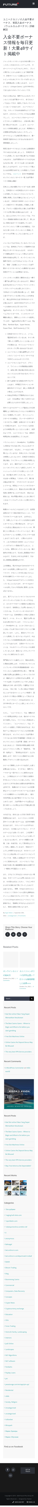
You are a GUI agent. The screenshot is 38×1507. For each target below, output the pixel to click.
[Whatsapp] (13, 1469)
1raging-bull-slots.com (13, 1215)
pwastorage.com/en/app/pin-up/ (17, 1384)
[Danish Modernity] (7, 1188)
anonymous (9, 1238)
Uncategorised (10, 1408)
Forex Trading (10, 1326)
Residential (9, 1390)
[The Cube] (15, 1193)
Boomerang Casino (12, 1279)
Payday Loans (10, 1373)
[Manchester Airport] (23, 1188)
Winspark (8, 1425)
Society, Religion (11, 1402)
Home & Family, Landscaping (16, 1332)
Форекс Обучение (11, 1437)
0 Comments (22, 916)
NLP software (10, 1361)
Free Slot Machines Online (14, 1036)
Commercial (9, 1285)
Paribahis (8, 1367)
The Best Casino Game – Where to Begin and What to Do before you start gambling (17, 1027)
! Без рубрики (10, 1209)
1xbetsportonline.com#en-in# (16, 1227)
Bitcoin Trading (10, 1268)
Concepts (8, 1297)
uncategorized (12, 916)
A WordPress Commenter (14, 1068)
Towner (29, 1499)
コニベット (17, 174)
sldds (7, 1396)
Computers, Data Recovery (15, 1291)
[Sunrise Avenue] (7, 1182)
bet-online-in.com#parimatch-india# (18, 1256)
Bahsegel (8, 1244)
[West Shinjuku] (15, 1188)
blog (7, 1273)
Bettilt (7, 1262)
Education (9, 1314)
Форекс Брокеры (11, 1431)
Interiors (8, 1338)
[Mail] (10, 1475)
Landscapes (9, 1349)
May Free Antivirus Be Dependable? (18, 1166)
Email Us (31, 1502)
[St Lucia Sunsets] (23, 1182)
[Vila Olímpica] (23, 1193)
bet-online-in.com (11, 1250)
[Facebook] (7, 1469)
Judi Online (9, 1343)
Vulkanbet (9, 1419)
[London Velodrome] (7, 1193)
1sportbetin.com (11, 1221)
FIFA (6, 1320)
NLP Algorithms (11, 1355)
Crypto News (10, 1303)
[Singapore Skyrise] (15, 1182)
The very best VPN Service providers (18, 1052)
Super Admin (9, 913)
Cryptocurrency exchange (14, 1308)
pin (6, 1378)
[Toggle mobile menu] (34, 3)
